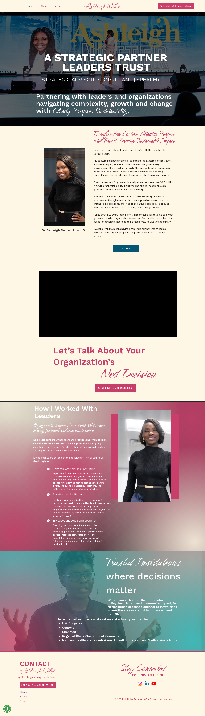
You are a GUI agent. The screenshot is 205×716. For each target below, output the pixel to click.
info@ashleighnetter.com (40, 677)
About (23, 696)
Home (23, 692)
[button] (7, 709)
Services (24, 701)
